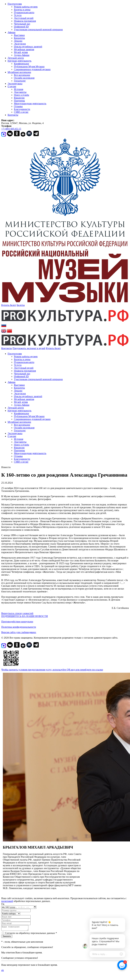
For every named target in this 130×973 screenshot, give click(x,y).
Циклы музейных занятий (28, 46)
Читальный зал (22, 23)
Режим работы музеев (26, 6)
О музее (12, 86)
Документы (20, 92)
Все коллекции (22, 75)
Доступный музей (23, 18)
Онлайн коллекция (24, 78)
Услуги (18, 15)
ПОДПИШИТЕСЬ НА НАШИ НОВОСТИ (24, 616)
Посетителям (15, 4)
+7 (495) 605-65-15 (11, 128)
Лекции (18, 41)
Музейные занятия (24, 49)
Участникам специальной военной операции (38, 29)
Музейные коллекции (19, 72)
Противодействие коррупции (17, 621)
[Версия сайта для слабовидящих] (64, 348)
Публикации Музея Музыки (29, 66)
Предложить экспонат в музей (29, 348)
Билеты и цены (22, 9)
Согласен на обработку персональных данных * (31, 933)
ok (2, 970)
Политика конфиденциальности (18, 627)
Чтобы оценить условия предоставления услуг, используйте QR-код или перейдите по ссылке (52, 669)
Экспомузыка (15, 83)
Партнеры (19, 100)
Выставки (19, 35)
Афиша (11, 32)
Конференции (21, 63)
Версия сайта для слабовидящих (18, 632)
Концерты (19, 38)
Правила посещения (25, 21)
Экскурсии (20, 43)
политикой (7, 901)
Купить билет (8, 305)
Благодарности (22, 109)
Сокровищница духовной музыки (32, 69)
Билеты (21, 305)
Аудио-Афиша (21, 55)
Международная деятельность (30, 103)
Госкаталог (20, 80)
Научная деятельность (19, 60)
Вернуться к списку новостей (17, 613)
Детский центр (16, 58)
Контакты (13, 115)
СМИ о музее (21, 112)
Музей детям (21, 52)
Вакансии (19, 97)
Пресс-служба (21, 95)
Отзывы (18, 106)
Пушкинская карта (24, 12)
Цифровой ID (21, 26)
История (18, 89)
